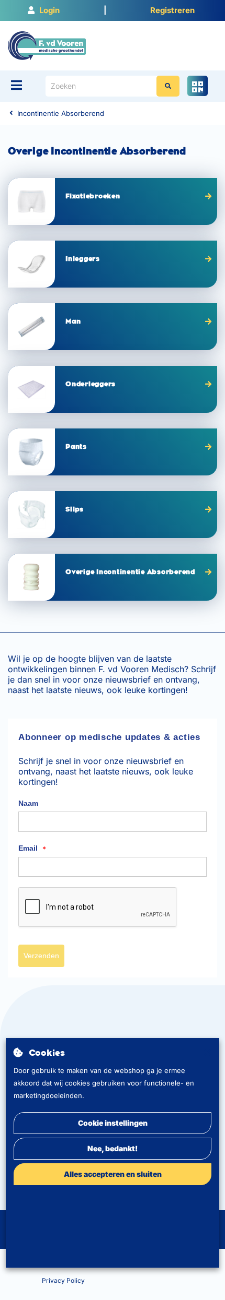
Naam (28, 803)
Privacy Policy (63, 1280)
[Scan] (197, 86)
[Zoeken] (167, 86)
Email (32, 848)
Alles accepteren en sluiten (113, 1174)
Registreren (172, 10)
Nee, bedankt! (112, 1148)
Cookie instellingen (113, 1122)
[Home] (47, 45)
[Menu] (16, 85)
